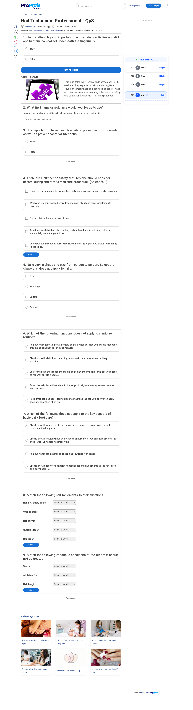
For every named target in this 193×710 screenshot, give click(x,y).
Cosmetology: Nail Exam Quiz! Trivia (34, 670)
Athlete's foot (31, 575)
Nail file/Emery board (34, 502)
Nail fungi (28, 584)
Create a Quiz (153, 6)
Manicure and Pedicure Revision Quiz (35, 642)
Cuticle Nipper (31, 529)
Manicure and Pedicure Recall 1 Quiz (105, 670)
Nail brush (28, 539)
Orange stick (30, 511)
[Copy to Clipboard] (17, 51)
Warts (26, 566)
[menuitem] (135, 6)
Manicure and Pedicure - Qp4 (69, 671)
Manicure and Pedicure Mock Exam (104, 642)
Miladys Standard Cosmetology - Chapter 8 (71, 642)
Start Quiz (71, 70)
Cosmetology (30, 27)
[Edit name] (147, 95)
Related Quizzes (30, 616)
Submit (31, 254)
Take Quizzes (134, 6)
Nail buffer (29, 520)
